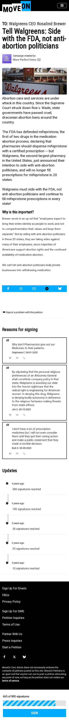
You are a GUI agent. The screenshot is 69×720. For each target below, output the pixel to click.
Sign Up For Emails (14, 588)
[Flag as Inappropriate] (17, 358)
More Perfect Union (25, 59)
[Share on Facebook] (8, 288)
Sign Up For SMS (13, 611)
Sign (34, 713)
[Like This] (10, 358)
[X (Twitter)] (14, 657)
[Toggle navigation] (62, 5)
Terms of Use (11, 624)
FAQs (5, 595)
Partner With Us (12, 634)
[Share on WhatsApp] (21, 288)
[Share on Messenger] (47, 288)
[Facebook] (4, 657)
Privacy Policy (11, 601)
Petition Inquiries (13, 618)
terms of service (10, 680)
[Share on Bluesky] (60, 288)
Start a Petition (11, 647)
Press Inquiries (12, 640)
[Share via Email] (34, 288)
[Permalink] (24, 358)
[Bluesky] (24, 657)
